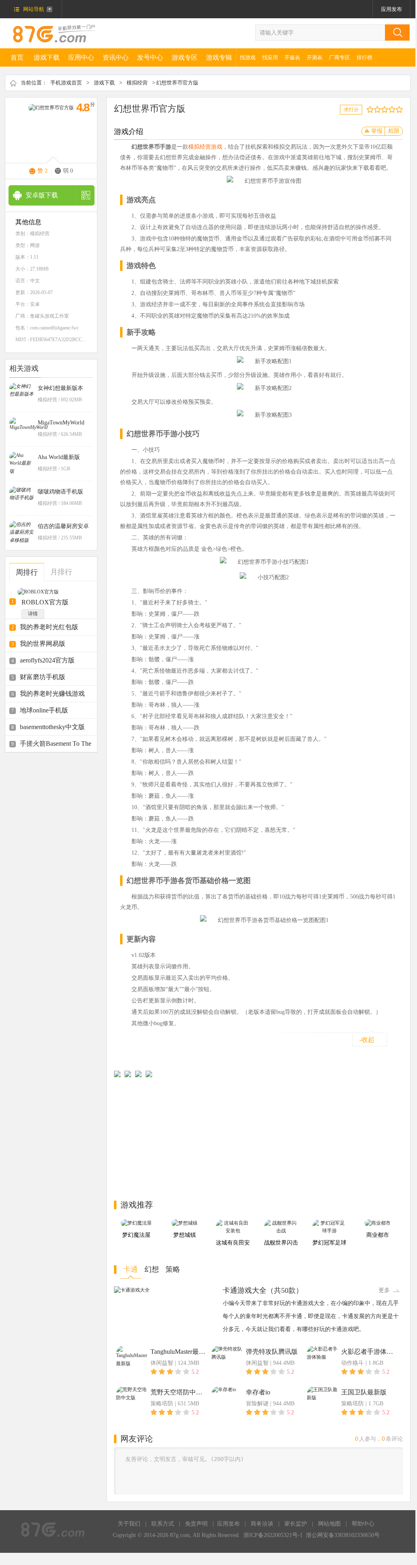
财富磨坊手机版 (42, 676)
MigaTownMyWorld (61, 423)
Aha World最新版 (59, 457)
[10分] (401, 109)
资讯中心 (116, 57)
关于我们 (129, 1524)
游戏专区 (185, 57)
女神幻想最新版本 (60, 388)
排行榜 (364, 57)
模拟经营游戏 (205, 147)
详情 (33, 614)
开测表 (314, 57)
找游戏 (248, 57)
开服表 (292, 57)
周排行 (27, 572)
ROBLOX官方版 (45, 602)
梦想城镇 (184, 1235)
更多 (384, 1290)
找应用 (270, 57)
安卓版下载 (42, 195)
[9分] (397, 109)
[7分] (390, 109)
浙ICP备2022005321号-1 (273, 1535)
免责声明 (196, 1524)
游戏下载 (47, 57)
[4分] (379, 109)
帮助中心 (363, 1524)
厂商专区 (339, 57)
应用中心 (81, 57)
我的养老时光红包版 (49, 626)
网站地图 (329, 1524)
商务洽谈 (262, 1524)
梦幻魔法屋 (136, 1235)
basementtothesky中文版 (52, 726)
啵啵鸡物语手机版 (60, 492)
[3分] (375, 109)
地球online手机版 (44, 710)
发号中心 (150, 57)
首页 (17, 57)
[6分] (386, 109)
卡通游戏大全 (245, 1290)
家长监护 (295, 1524)
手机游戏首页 (66, 83)
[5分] (383, 109)
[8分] (394, 109)
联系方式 (162, 1524)
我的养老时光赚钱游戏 (52, 693)
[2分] (372, 109)
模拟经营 (137, 83)
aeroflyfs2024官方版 (47, 660)
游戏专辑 (219, 57)
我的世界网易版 (42, 643)
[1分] (368, 109)
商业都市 (377, 1235)
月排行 (61, 572)
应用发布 (391, 9)
